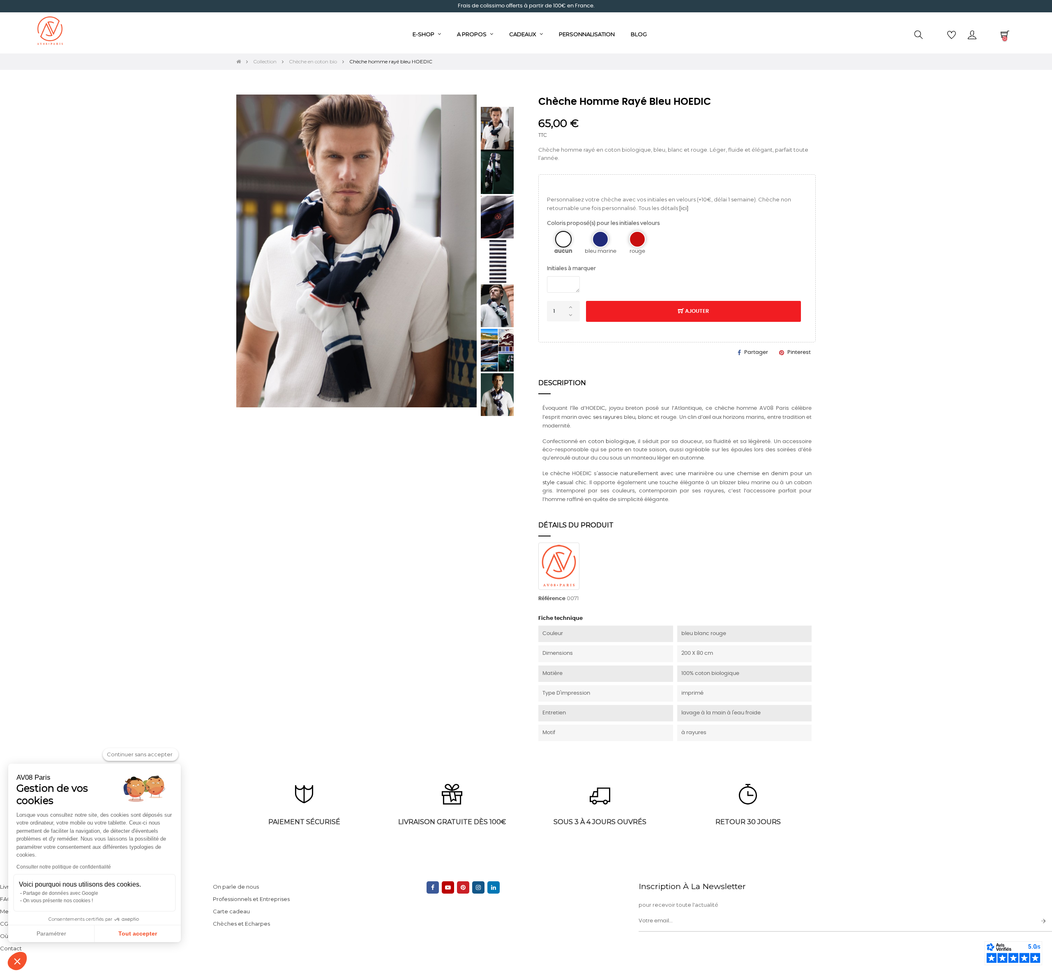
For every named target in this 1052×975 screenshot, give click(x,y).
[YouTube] (448, 887)
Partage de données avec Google (60, 893)
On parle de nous (236, 886)
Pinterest (799, 352)
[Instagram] (478, 887)
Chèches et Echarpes (241, 923)
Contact (11, 948)
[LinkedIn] (493, 887)
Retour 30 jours (748, 822)
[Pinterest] (463, 887)
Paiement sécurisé (304, 822)
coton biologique (611, 441)
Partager (756, 352)
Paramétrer (51, 933)
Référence (551, 598)
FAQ (6, 899)
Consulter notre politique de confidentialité (63, 867)
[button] (17, 961)
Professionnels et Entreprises (251, 899)
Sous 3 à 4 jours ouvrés (600, 822)
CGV (6, 923)
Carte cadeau (231, 911)
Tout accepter (137, 933)
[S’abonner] (1043, 921)
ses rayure (606, 417)
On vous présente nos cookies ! (58, 900)
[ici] (683, 208)
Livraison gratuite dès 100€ (452, 822)
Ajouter (696, 311)
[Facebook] (433, 887)
